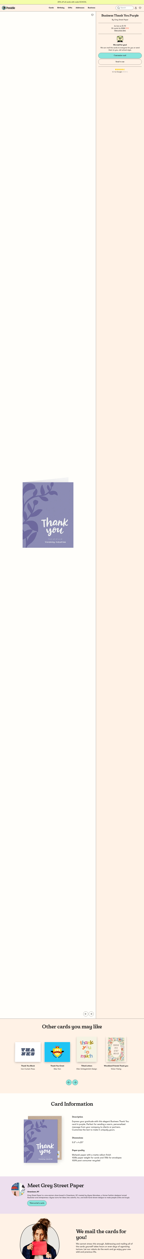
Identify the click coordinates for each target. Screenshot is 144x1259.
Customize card (120, 55)
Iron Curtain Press (28, 1069)
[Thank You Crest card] (57, 1052)
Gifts (70, 8)
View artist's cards (37, 1203)
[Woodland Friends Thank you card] (116, 1049)
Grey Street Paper (121, 20)
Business (91, 8)
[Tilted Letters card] (86, 1049)
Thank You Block (28, 1066)
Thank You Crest (57, 1066)
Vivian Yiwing (116, 1069)
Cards (51, 8)
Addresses (80, 8)
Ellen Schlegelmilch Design (87, 1069)
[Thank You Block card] (28, 1052)
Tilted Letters (86, 1066)
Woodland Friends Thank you (116, 1066)
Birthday (60, 8)
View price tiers (120, 30)
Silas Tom (57, 1069)
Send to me (120, 62)
